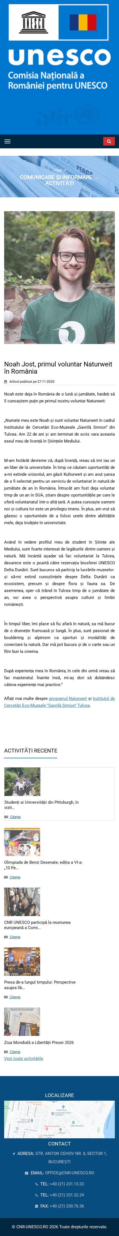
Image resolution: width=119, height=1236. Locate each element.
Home (58, 170)
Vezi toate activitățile (23, 1058)
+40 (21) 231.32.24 (61, 1195)
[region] (59, 1116)
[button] (99, 140)
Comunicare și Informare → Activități (59, 180)
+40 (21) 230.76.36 (61, 1206)
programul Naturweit (68, 698)
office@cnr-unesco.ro (69, 1172)
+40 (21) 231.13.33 (61, 1183)
